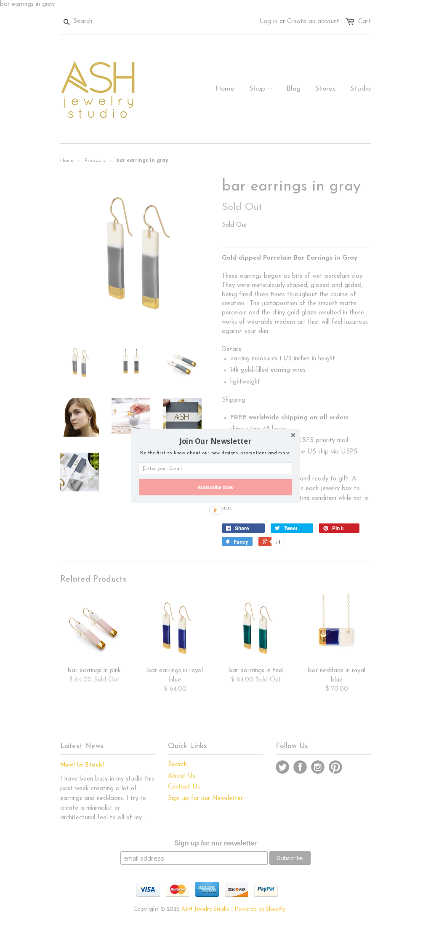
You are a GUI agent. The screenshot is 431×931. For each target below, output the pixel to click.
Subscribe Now (215, 487)
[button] (215, 441)
